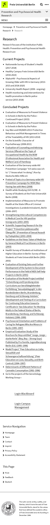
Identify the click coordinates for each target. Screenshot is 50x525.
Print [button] (7, 472)
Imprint (8, 446)
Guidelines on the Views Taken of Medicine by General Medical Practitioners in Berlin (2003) (26, 243)
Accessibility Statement (15, 455)
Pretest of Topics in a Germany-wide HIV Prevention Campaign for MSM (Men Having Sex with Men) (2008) (25, 183)
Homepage (7, 27)
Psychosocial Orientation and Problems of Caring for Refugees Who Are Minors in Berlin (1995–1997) (26, 324)
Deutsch (8, 481)
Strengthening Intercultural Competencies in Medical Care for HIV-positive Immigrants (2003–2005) (26, 218)
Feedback (9, 477)
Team (7, 437)
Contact (8, 441)
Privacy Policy (11, 450)
